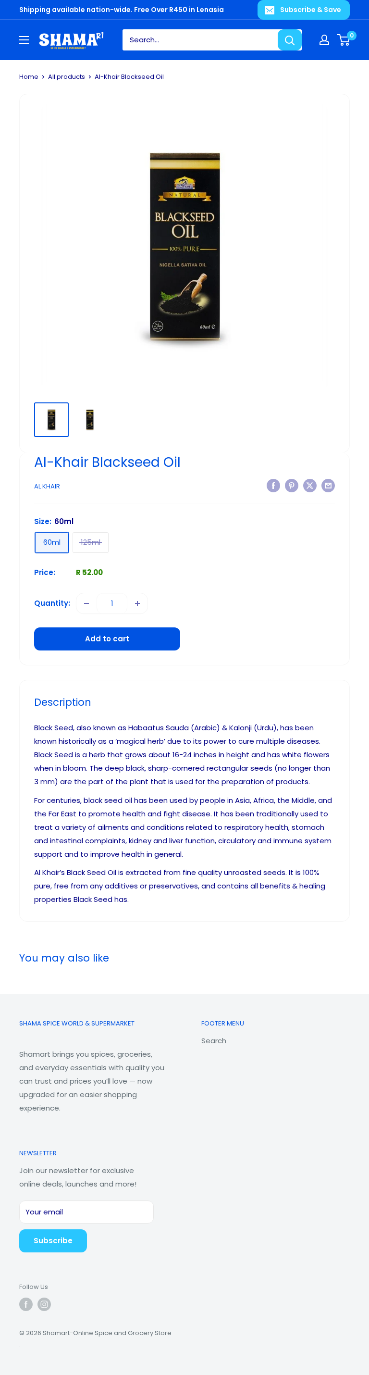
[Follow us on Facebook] (26, 1304)
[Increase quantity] (137, 603)
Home (28, 76)
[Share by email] (328, 485)
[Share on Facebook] (273, 485)
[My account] (324, 40)
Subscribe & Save (310, 9)
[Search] (290, 39)
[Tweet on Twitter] (310, 485)
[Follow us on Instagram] (44, 1304)
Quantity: (52, 603)
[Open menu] (24, 40)
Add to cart (107, 639)
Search (213, 1041)
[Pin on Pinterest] (291, 485)
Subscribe (53, 1241)
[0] (344, 40)
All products (66, 76)
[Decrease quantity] (86, 603)
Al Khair (47, 486)
